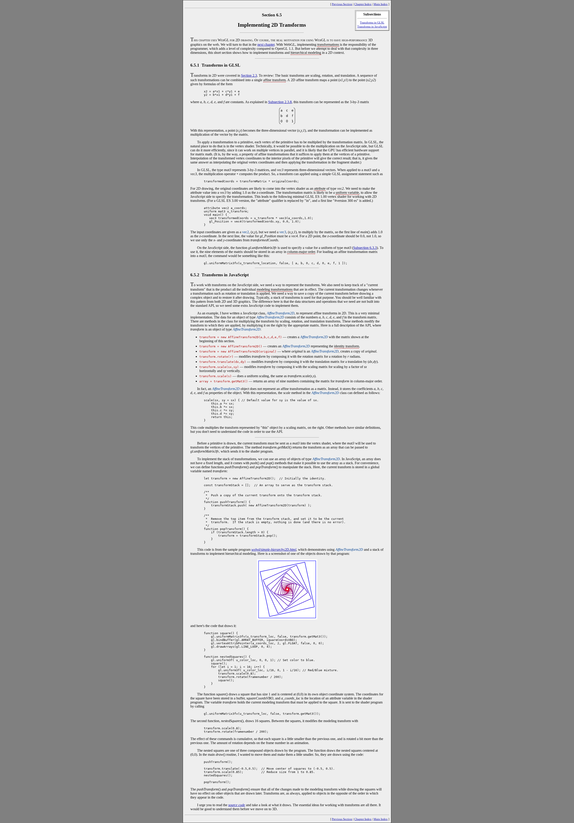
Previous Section (342, 4)
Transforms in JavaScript (372, 26)
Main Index (381, 4)
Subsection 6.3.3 (365, 248)
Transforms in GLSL (372, 22)
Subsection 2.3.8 (280, 102)
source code (236, 805)
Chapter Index (363, 4)
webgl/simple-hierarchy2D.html (273, 549)
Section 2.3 (249, 75)
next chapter (265, 44)
